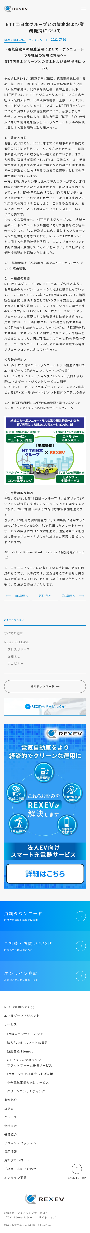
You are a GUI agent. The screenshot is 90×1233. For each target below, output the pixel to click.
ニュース (10, 1117)
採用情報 (10, 1151)
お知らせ (14, 656)
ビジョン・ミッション (20, 1143)
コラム (9, 1108)
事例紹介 (10, 1100)
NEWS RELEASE (17, 642)
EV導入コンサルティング (25, 1034)
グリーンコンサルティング (26, 1091)
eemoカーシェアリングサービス (24, 1212)
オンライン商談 (15, 1177)
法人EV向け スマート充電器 (27, 1042)
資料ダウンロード (42, 686)
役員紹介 (10, 1134)
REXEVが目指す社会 (19, 1007)
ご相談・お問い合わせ (20, 1169)
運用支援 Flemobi (21, 1051)
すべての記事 (13, 633)
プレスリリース (19, 649)
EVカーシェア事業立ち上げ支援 (30, 1074)
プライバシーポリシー (18, 1217)
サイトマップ (47, 1217)
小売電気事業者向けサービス (28, 1082)
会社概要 (10, 1126)
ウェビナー (16, 663)
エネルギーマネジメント (22, 1015)
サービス (10, 1024)
